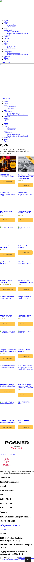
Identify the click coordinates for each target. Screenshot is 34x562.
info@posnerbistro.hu (10, 525)
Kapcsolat (6, 38)
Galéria (6, 36)
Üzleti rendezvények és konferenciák (17, 33)
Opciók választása (8, 289)
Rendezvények (8, 30)
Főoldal (6, 20)
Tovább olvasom (7, 181)
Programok (7, 35)
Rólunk (6, 22)
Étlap (5, 23)
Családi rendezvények (13, 31)
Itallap (5, 28)
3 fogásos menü (11, 27)
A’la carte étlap (11, 25)
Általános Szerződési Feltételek (9, 559)
